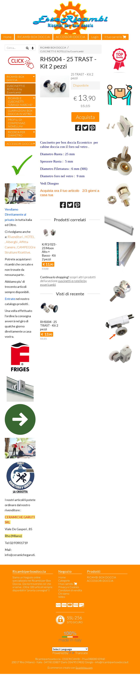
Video (61, 596)
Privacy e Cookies (68, 587)
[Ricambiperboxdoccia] (70, 20)
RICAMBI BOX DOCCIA (33, 37)
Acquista (85, 117)
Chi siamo (63, 593)
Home (7, 37)
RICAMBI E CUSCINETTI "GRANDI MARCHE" (20, 101)
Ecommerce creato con (70, 667)
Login (95, 37)
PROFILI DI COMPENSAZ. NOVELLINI (17, 123)
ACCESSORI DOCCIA (70, 37)
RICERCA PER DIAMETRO (16, 133)
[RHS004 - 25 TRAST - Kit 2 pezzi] (54, 90)
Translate (81, 653)
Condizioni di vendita (70, 590)
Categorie (64, 580)
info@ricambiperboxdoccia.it (111, 662)
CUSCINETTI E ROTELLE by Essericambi (61, 51)
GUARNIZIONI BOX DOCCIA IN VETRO (20, 112)
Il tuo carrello (113, 37)
